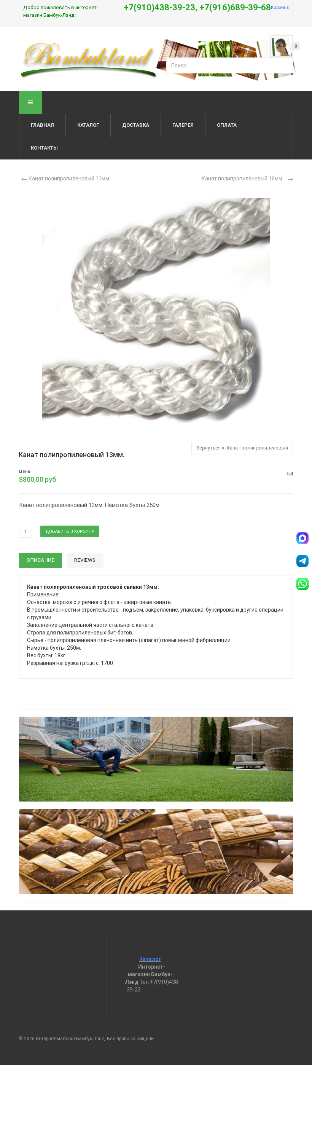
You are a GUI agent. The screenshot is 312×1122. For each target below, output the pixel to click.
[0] (281, 46)
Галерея (183, 125)
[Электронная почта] (290, 473)
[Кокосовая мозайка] (156, 851)
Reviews (85, 560)
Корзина (280, 7)
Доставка (135, 125)
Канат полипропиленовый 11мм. (69, 178)
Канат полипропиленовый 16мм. (242, 178)
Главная (42, 125)
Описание (40, 560)
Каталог (88, 125)
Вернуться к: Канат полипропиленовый (242, 448)
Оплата (227, 125)
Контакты (44, 148)
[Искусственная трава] (156, 759)
